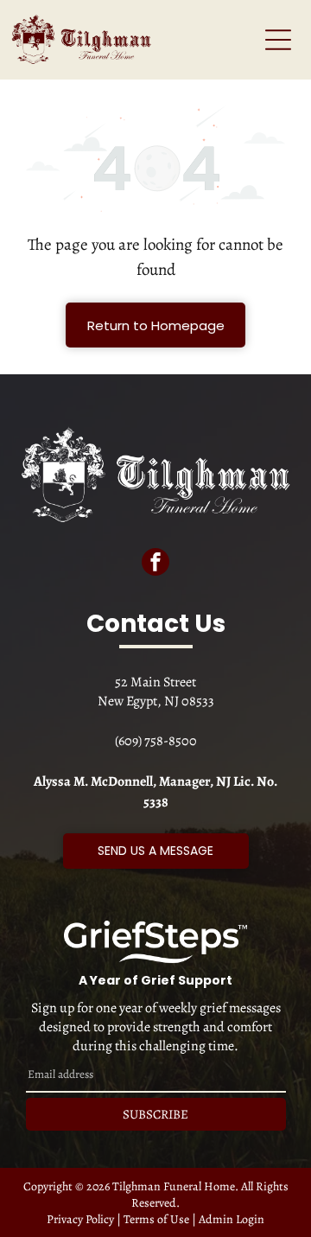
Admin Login (231, 1219)
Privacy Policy (80, 1219)
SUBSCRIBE (155, 1114)
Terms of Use (156, 1219)
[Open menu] (278, 40)
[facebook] (155, 564)
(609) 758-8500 (156, 740)
